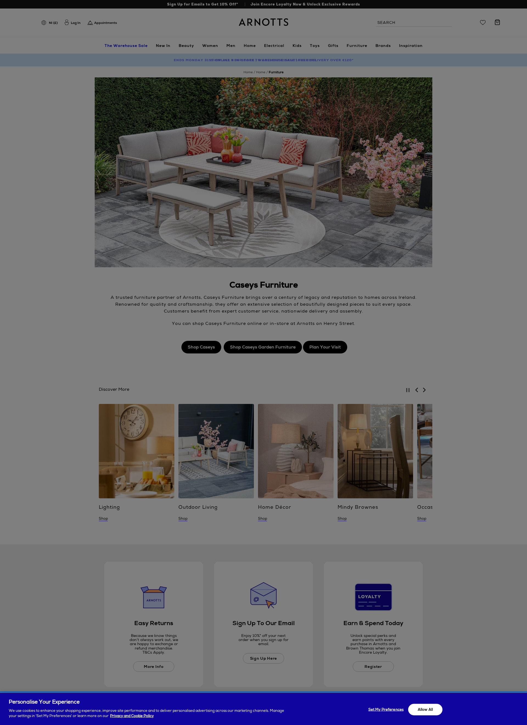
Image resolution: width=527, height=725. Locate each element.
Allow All (425, 709)
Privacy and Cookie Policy (132, 715)
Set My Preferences (385, 709)
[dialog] (263, 709)
